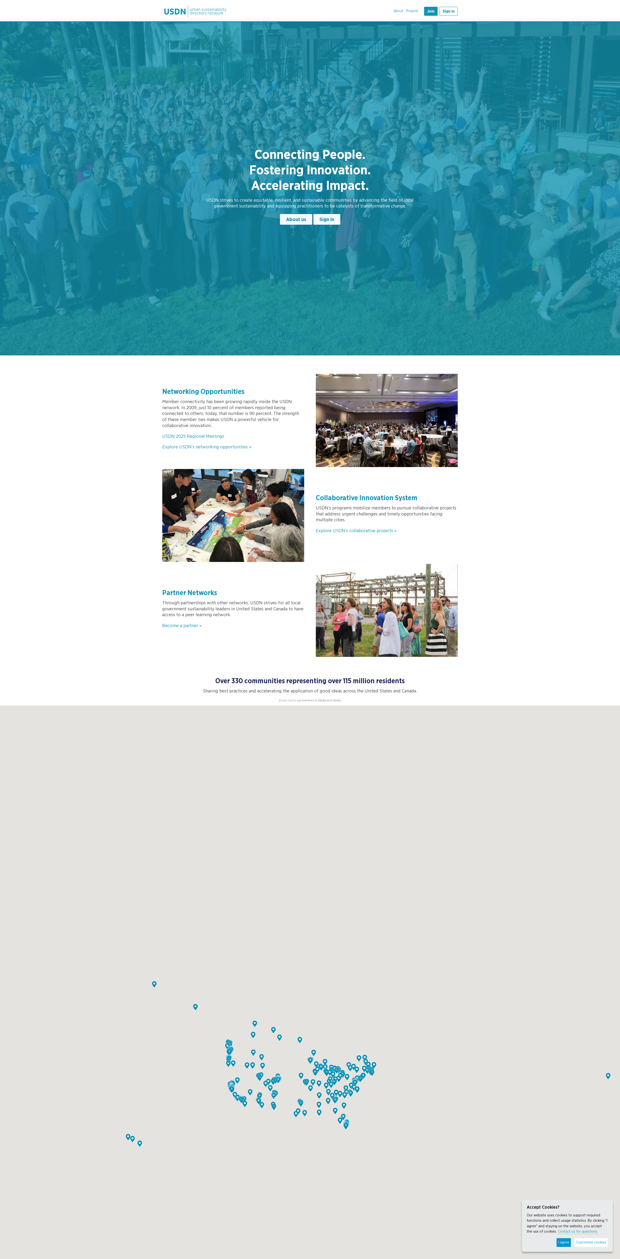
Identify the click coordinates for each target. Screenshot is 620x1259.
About (398, 11)
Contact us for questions (577, 1231)
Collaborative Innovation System (366, 498)
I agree (563, 1242)
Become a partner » (182, 625)
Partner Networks (189, 593)
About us (296, 219)
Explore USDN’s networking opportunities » (206, 447)
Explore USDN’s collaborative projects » (356, 530)
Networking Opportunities (203, 391)
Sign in (449, 11)
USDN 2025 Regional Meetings (193, 436)
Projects (412, 11)
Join (430, 11)
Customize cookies (591, 1242)
